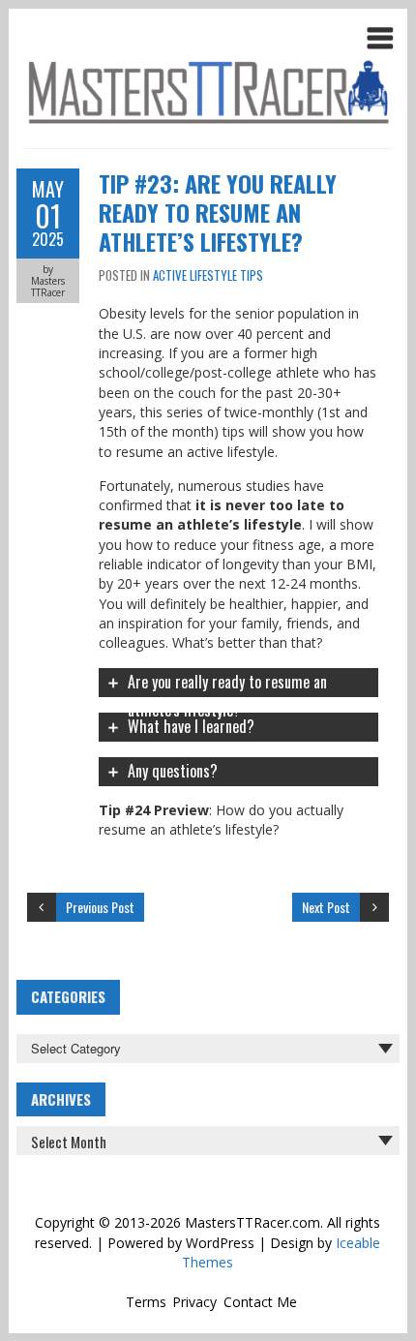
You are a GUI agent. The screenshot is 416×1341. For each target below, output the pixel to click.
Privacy (194, 1302)
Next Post (326, 907)
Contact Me (260, 1302)
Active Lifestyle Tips (208, 275)
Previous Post (100, 907)
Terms (146, 1302)
